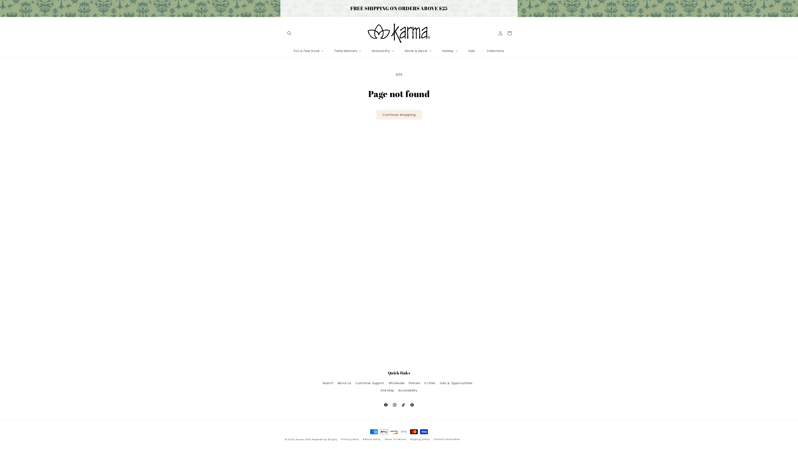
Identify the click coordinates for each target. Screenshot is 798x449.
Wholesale (397, 383)
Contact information (447, 439)
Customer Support (369, 383)
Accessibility (407, 390)
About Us (344, 383)
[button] (289, 33)
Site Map (387, 390)
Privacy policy (350, 439)
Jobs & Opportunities (455, 383)
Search (328, 383)
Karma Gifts (304, 439)
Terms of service (395, 439)
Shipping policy (420, 439)
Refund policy (372, 439)
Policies (414, 383)
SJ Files (429, 383)
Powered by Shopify (324, 439)
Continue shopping (399, 114)
